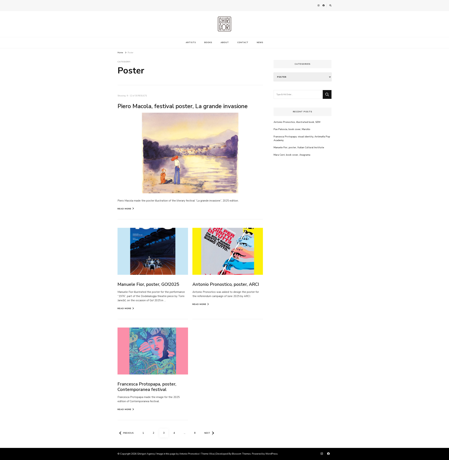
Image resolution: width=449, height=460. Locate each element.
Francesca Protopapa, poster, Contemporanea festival (147, 387)
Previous (128, 433)
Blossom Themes (241, 453)
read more (124, 208)
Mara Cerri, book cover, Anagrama (292, 154)
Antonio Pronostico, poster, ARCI (225, 284)
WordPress (271, 453)
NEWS (260, 42)
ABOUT (225, 42)
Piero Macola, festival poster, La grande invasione (183, 106)
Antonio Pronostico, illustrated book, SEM (297, 122)
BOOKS (208, 42)
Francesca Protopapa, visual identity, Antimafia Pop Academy (302, 138)
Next (207, 433)
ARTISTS (191, 42)
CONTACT (242, 42)
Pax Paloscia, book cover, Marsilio (292, 129)
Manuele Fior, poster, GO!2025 (148, 284)
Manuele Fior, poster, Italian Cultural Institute (299, 147)
